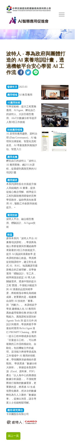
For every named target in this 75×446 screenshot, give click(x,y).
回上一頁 (13, 435)
